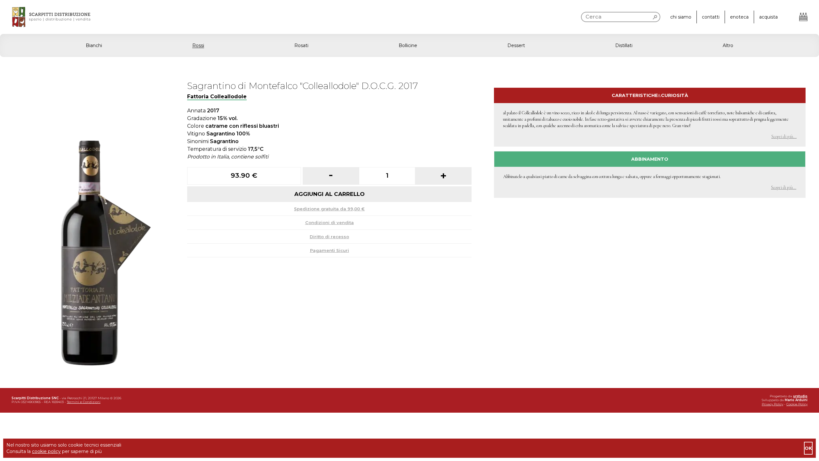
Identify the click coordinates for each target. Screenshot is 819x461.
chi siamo (680, 17)
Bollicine (408, 45)
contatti (711, 17)
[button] (409, 45)
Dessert (516, 45)
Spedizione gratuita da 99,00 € (329, 208)
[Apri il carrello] (803, 17)
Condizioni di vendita (329, 222)
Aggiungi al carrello (329, 194)
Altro (728, 45)
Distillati (623, 45)
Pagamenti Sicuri (329, 250)
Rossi (198, 45)
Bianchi (94, 45)
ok (808, 448)
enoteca (739, 17)
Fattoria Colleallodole (217, 96)
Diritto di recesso (329, 236)
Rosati (301, 45)
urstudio (800, 396)
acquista (768, 17)
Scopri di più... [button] (784, 136)
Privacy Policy (772, 404)
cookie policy (46, 451)
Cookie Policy (796, 404)
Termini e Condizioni (83, 402)
